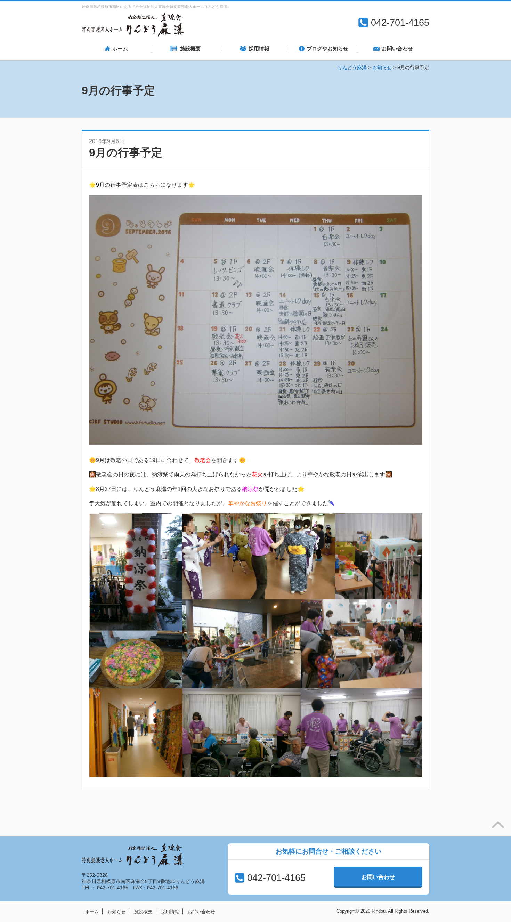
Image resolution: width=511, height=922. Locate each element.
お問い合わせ (378, 877)
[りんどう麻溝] (133, 25)
